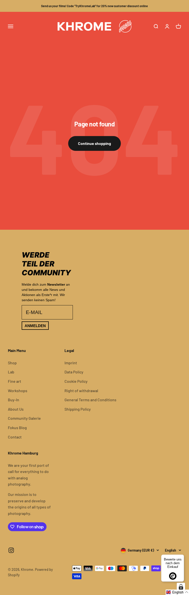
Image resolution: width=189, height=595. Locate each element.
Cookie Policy (76, 381)
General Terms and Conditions (90, 399)
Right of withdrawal (81, 390)
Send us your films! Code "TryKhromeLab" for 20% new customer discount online (94, 6)
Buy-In (13, 399)
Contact (15, 437)
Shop (12, 362)
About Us (16, 409)
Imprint (70, 362)
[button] (177, 592)
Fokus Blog (17, 427)
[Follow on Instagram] (11, 550)
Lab (11, 371)
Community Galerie (24, 418)
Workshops (17, 390)
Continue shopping (94, 143)
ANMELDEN (35, 326)
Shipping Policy (77, 409)
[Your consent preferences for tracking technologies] (181, 587)
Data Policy (73, 371)
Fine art (14, 381)
